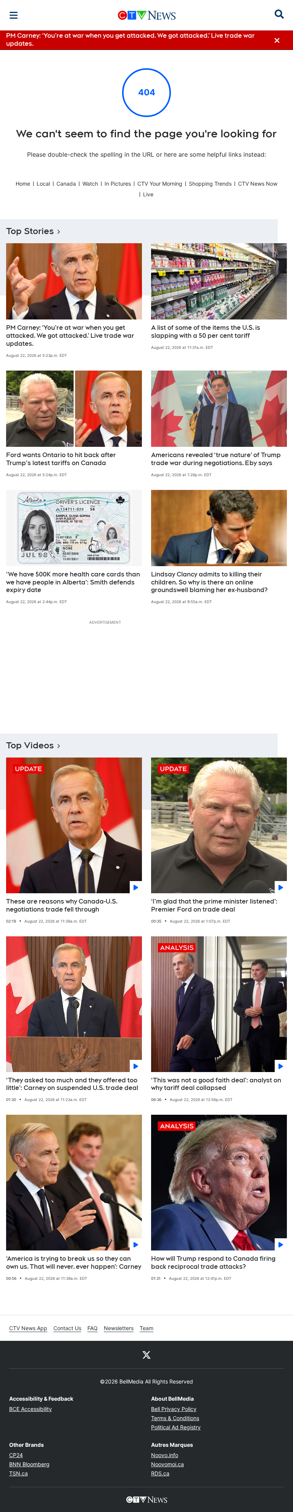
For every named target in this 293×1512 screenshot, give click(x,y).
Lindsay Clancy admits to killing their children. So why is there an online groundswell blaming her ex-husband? (209, 582)
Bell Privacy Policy (173, 1409)
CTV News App (28, 1328)
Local (43, 183)
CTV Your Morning (159, 183)
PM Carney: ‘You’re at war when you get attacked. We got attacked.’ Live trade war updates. (70, 335)
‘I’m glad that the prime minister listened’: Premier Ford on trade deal (214, 905)
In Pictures (118, 183)
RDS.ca (160, 1473)
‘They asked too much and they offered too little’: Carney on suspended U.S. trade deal (72, 1084)
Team (146, 1328)
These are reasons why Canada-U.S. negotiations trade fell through (62, 905)
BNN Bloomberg (29, 1464)
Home (23, 183)
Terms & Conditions (175, 1418)
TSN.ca (18, 1473)
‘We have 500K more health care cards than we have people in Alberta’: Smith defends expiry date (73, 582)
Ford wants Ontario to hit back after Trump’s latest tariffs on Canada (61, 459)
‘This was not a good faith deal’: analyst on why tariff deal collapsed (216, 1084)
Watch (90, 183)
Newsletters (119, 1328)
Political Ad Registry (176, 1427)
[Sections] (13, 15)
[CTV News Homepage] (146, 15)
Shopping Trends (210, 183)
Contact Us (67, 1328)
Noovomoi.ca (167, 1464)
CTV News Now (257, 183)
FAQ (92, 1328)
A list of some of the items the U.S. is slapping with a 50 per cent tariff (205, 331)
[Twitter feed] (146, 1354)
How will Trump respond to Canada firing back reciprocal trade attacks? (213, 1262)
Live (148, 194)
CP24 (16, 1455)
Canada (66, 183)
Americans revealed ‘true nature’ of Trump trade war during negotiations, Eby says (216, 459)
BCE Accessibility (30, 1409)
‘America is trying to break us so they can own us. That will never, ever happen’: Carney (73, 1262)
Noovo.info (164, 1455)
